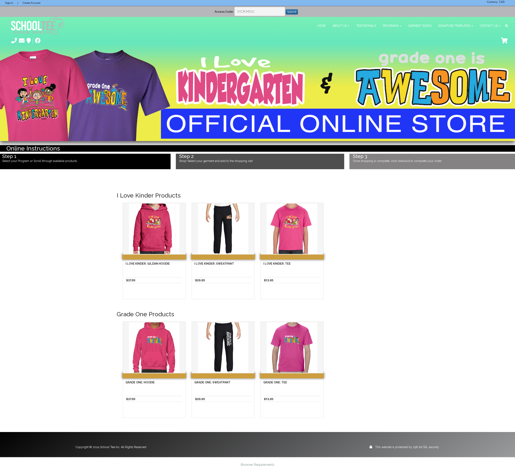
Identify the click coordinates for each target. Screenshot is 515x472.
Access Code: (224, 11)
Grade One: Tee (275, 382)
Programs (391, 25)
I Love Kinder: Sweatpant (214, 263)
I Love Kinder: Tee (277, 263)
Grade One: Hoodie (140, 382)
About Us (340, 25)
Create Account (31, 2)
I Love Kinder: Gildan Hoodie (148, 263)
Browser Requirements (257, 465)
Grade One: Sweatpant (212, 382)
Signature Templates (454, 25)
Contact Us (489, 25)
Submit (291, 11)
